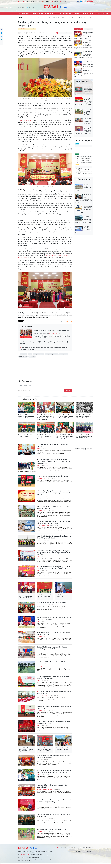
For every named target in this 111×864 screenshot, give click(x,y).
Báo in (32, 1)
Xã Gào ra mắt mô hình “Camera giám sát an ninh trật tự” (26, 435)
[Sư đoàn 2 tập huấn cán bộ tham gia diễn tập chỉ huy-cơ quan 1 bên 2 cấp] (26, 637)
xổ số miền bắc (77, 448)
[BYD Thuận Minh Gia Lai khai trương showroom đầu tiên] (79, 228)
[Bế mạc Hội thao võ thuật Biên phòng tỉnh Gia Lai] (26, 481)
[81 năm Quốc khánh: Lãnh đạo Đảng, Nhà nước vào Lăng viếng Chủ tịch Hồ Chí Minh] (84, 427)
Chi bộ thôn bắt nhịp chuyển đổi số (61, 595)
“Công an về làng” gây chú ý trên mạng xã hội (51, 829)
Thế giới (28, 13)
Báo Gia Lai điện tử (55, 7)
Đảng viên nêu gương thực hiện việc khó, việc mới (63, 748)
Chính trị (33, 13)
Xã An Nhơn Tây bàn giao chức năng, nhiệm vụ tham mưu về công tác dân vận (53, 756)
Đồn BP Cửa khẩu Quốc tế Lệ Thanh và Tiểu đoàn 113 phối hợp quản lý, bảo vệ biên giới (64, 416)
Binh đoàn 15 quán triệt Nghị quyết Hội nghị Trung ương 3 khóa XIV (54, 692)
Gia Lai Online (27, 847)
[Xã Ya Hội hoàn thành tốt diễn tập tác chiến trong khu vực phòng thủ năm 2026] (46, 427)
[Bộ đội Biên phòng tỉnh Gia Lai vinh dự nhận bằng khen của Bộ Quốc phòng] (26, 681)
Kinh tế (49, 13)
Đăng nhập (90, 1)
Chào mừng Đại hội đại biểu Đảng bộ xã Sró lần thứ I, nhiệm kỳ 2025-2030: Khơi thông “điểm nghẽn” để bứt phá (43, 348)
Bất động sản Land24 (85, 448)
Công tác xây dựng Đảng (25, 120)
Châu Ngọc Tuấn (63, 354)
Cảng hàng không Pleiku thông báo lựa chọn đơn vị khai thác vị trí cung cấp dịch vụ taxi (83, 219)
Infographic (63, 1)
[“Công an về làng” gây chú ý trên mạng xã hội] (26, 834)
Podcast (38, 1)
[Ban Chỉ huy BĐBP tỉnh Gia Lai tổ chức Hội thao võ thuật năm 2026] (26, 667)
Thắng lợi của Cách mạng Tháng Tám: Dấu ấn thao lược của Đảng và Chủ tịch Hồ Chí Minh (84, 416)
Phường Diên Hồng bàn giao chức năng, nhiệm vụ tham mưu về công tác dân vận (88, 64)
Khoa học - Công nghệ (68, 13)
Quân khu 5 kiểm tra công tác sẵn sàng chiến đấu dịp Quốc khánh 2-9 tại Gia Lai (45, 749)
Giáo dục (54, 13)
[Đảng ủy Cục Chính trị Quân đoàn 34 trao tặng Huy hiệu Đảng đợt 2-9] (26, 711)
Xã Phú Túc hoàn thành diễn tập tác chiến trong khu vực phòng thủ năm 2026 (45, 596)
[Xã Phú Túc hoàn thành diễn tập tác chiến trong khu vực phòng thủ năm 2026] (45, 587)
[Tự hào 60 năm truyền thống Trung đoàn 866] (26, 607)
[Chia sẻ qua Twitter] (1, 36)
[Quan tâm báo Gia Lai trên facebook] (78, 1)
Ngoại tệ (76, 154)
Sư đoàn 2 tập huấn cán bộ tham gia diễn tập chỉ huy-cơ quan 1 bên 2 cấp (54, 633)
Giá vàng (77, 164)
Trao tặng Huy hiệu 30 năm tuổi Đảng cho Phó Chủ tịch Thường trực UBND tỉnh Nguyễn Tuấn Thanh (54, 567)
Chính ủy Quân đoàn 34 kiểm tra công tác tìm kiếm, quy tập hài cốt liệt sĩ (53, 507)
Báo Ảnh (26, 1)
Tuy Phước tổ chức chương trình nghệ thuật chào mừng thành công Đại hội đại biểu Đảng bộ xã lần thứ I (44, 342)
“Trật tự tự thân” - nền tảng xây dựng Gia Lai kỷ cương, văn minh (52, 786)
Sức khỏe (60, 13)
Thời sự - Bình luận (41, 13)
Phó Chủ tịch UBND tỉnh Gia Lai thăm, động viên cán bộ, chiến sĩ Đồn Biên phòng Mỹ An (64, 436)
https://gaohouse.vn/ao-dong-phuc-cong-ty (83, 450)
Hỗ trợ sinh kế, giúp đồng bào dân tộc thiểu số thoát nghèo (88, 112)
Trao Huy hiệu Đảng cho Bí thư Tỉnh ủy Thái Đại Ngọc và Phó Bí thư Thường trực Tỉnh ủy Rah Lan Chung (83, 35)
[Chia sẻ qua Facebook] (1, 29)
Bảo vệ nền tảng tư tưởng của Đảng (44, 17)
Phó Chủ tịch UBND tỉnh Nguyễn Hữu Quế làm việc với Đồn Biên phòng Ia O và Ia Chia (26, 416)
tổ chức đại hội (32, 356)
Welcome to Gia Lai (47, 1)
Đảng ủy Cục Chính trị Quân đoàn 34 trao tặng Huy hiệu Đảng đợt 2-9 (54, 707)
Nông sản (77, 143)
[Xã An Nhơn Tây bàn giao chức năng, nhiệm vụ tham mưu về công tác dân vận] (26, 760)
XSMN (90, 448)
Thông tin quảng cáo (83, 180)
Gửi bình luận (68, 390)
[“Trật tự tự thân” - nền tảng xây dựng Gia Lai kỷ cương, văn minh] (26, 790)
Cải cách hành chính (76, 17)
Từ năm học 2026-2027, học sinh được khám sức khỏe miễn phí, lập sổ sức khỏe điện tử (54, 522)
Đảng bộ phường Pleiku (54, 333)
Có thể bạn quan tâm (28, 399)
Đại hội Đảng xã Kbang (38, 354)
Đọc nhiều (78, 29)
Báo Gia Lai (23, 354)
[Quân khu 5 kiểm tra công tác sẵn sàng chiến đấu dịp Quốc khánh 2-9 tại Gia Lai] (45, 740)
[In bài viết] (1, 42)
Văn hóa (77, 13)
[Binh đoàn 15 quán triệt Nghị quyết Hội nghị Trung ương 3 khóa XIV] (26, 696)
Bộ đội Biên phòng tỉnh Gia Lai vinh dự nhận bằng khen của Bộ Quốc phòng (53, 677)
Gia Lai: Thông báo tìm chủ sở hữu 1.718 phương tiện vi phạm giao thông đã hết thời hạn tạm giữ (83, 198)
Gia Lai (30, 354)
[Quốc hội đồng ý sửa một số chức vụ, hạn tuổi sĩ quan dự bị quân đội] (26, 819)
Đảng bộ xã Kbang (23, 356)
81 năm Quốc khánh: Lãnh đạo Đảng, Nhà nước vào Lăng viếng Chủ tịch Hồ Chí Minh (84, 436)
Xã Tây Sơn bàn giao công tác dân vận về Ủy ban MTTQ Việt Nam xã (54, 445)
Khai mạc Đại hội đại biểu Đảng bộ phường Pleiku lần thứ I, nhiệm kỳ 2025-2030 (51, 331)
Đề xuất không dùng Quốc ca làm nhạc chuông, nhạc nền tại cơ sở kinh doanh (53, 722)
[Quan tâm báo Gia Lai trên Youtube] (83, 1)
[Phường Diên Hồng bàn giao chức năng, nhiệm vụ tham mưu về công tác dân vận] (78, 63)
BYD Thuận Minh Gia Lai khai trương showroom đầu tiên (83, 229)
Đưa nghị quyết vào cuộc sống (87, 17)
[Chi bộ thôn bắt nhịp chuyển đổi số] (63, 587)
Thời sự (23, 13)
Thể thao (92, 13)
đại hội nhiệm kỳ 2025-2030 (52, 354)
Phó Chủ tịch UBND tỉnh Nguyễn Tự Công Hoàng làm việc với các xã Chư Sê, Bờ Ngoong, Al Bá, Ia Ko (83, 102)
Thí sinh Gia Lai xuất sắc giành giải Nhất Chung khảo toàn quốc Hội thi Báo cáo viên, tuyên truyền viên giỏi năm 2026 (83, 72)
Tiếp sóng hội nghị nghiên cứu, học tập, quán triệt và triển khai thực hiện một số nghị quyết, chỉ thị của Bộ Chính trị (53, 493)
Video (20, 1)
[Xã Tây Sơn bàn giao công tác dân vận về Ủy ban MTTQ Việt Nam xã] (26, 449)
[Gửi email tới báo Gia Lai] (85, 1)
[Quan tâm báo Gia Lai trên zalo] (81, 1)
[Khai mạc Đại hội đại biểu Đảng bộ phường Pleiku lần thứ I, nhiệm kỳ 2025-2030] (26, 334)
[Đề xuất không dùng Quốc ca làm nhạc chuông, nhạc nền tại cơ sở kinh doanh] (26, 726)
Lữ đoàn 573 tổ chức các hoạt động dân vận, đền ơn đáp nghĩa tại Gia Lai (26, 749)
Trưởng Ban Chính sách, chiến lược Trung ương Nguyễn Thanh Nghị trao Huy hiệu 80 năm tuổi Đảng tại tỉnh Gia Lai (83, 44)
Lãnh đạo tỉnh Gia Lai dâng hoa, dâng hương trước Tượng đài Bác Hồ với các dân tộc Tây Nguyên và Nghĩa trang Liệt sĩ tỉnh (83, 55)
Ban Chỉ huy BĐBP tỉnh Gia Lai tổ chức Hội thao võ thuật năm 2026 (53, 663)
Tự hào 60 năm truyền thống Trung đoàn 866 (51, 602)
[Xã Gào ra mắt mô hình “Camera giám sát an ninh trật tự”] (26, 427)
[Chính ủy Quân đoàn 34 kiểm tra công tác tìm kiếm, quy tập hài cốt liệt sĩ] (26, 511)
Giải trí (82, 13)
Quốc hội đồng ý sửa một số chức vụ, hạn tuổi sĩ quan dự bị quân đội (53, 815)
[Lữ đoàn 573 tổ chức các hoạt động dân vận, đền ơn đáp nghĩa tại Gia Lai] (26, 740)
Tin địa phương (82, 81)
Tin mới (88, 29)
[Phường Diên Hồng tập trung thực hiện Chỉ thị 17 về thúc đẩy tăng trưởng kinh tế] (26, 652)
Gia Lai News (101, 13)
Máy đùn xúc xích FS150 (80, 445)
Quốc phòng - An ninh (66, 17)
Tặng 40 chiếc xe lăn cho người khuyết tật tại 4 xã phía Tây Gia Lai (83, 91)
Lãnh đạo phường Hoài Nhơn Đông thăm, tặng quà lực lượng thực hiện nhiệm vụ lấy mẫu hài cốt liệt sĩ (54, 771)
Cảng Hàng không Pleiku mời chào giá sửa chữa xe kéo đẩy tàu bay (83, 187)
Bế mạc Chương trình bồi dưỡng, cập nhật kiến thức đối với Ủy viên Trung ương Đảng (54, 801)
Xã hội (86, 13)
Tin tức (54, 17)
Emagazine (56, 1)
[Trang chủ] (19, 13)
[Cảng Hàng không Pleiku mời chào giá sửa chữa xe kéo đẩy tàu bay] (79, 186)
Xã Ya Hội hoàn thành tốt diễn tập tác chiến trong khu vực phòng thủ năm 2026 (45, 436)
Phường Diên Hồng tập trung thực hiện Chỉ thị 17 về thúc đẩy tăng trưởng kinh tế (53, 648)
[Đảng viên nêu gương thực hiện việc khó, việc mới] (63, 740)
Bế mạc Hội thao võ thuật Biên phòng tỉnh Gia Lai (52, 476)
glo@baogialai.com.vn (25, 854)
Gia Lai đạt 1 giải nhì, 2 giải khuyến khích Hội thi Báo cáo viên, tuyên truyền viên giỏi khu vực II (83, 130)
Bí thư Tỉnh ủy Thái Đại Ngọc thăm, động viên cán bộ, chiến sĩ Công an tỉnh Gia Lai (54, 537)
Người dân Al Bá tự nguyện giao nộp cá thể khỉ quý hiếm (88, 121)
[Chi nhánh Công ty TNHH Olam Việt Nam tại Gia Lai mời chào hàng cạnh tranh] (79, 208)
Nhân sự (58, 17)
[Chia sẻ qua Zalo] (1, 33)
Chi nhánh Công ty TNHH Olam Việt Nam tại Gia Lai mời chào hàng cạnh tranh (83, 209)
